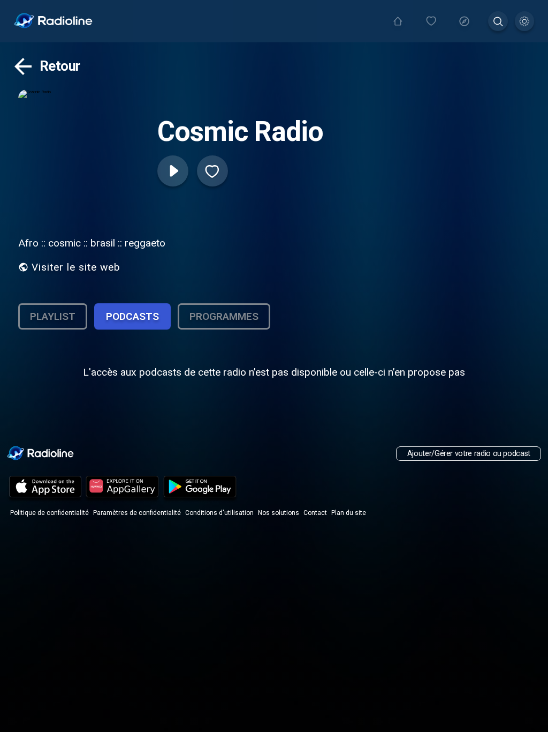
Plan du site (348, 513)
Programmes (223, 316)
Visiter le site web (76, 267)
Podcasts (132, 316)
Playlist (52, 316)
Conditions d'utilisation (219, 513)
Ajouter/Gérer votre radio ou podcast (468, 453)
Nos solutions (278, 513)
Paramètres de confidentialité (137, 513)
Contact (315, 513)
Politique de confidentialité (49, 513)
